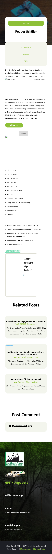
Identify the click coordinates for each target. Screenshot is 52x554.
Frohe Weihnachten (14, 244)
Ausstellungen (12, 525)
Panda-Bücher (12, 178)
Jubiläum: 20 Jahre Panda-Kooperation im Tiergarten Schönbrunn (26, 353)
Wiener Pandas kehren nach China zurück (23, 225)
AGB (43, 549)
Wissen (10, 215)
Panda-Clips (12, 182)
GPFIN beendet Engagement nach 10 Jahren (24, 229)
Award (8, 508)
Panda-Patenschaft (14, 190)
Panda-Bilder (12, 174)
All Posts (14, 125)
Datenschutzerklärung (30, 549)
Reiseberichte (12, 206)
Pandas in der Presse (15, 198)
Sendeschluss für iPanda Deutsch (20, 240)
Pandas (26, 23)
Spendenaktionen (13, 210)
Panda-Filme (12, 186)
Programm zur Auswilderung (18, 202)
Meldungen (11, 170)
